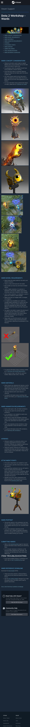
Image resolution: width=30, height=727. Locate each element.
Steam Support (8, 9)
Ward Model (11, 570)
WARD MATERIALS (8, 39)
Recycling (18, 726)
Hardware (18, 723)
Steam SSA (5, 720)
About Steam (6, 718)
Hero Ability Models (13, 578)
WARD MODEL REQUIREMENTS (12, 37)
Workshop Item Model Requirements (16, 371)
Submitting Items (15, 480)
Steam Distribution (7, 726)
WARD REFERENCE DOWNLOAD (12, 52)
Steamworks (6, 723)
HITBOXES (6, 43)
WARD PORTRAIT (8, 46)
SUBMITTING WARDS (9, 48)
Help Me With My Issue (16, 602)
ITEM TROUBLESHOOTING (10, 50)
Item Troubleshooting (16, 560)
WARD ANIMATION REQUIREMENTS (13, 41)
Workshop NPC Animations (13, 430)
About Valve (19, 718)
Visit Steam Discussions (16, 614)
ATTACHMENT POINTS (9, 44)
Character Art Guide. (22, 84)
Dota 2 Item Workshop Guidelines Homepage (12, 586)
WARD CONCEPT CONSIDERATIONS (13, 35)
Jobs (17, 720)
